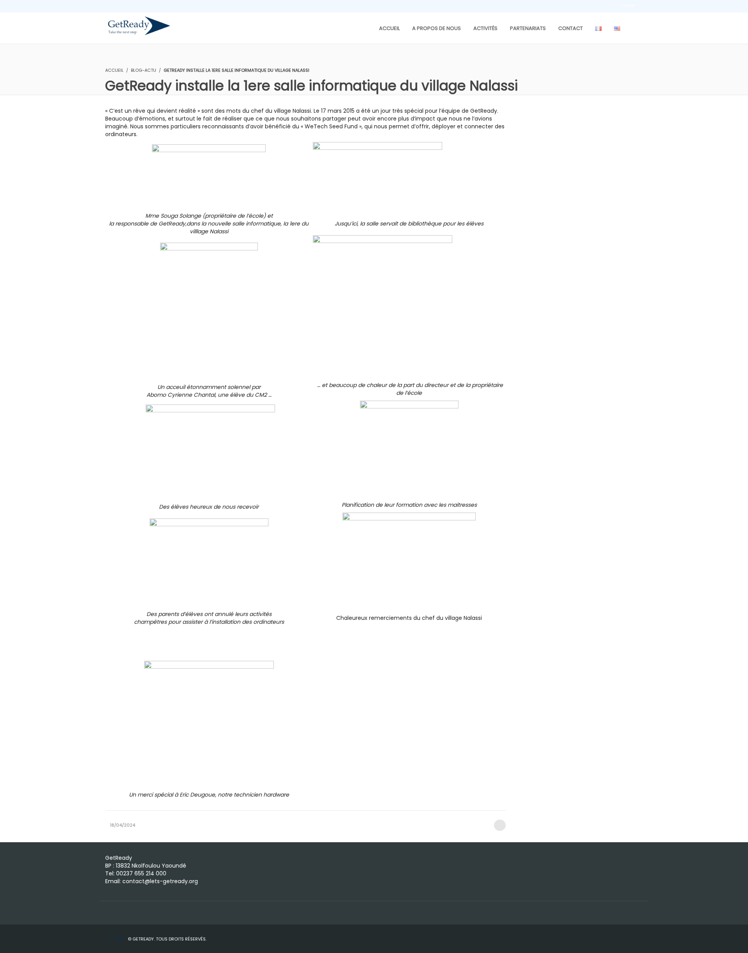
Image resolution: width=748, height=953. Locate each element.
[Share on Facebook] (500, 825)
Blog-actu (143, 70)
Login (628, 6)
